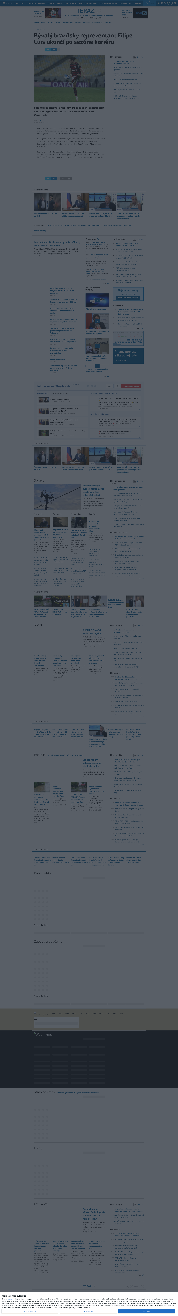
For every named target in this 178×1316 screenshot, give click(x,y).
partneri (10, 1299)
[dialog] (89, 1304)
